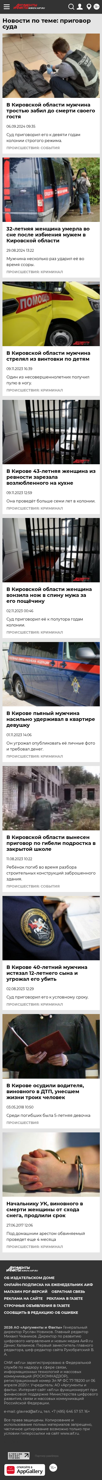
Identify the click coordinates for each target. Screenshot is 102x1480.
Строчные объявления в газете (37, 1305)
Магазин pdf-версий (26, 1291)
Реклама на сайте (23, 1298)
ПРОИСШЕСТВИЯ (22, 1122)
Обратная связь (68, 1291)
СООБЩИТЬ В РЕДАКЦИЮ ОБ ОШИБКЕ (41, 1312)
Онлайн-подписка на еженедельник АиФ (48, 1285)
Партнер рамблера (46, 1455)
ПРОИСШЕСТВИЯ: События (33, 148)
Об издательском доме (29, 1278)
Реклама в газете (65, 1298)
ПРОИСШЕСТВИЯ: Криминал (34, 272)
